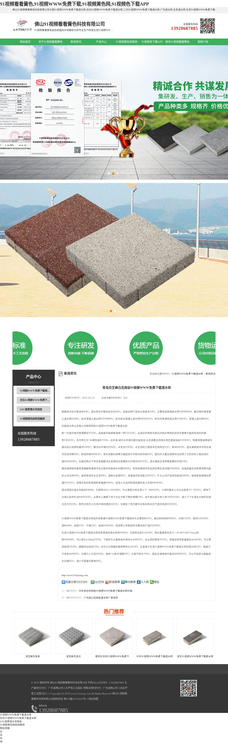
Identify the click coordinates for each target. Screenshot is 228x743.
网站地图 (93, 699)
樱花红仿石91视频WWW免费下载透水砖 (117, 656)
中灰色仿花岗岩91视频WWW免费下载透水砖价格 (105, 591)
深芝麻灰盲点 (73, 656)
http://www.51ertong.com (75, 575)
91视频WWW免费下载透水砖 (36, 390)
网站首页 (25, 41)
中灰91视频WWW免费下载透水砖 (154, 656)
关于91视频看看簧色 (51, 41)
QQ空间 (99, 582)
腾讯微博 (130, 582)
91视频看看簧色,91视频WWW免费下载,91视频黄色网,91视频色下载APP (74, 4)
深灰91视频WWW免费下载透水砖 (195, 656)
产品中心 (101, 41)
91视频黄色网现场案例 (32, 418)
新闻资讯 (76, 41)
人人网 (145, 582)
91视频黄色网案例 (126, 41)
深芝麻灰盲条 (32, 656)
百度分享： (77, 582)
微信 (156, 582)
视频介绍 (202, 41)
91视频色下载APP (152, 41)
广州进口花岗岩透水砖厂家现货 (101, 598)
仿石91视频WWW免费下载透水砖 (38, 400)
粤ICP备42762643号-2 (75, 699)
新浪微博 (114, 582)
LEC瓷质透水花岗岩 (31, 409)
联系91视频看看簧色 (177, 41)
